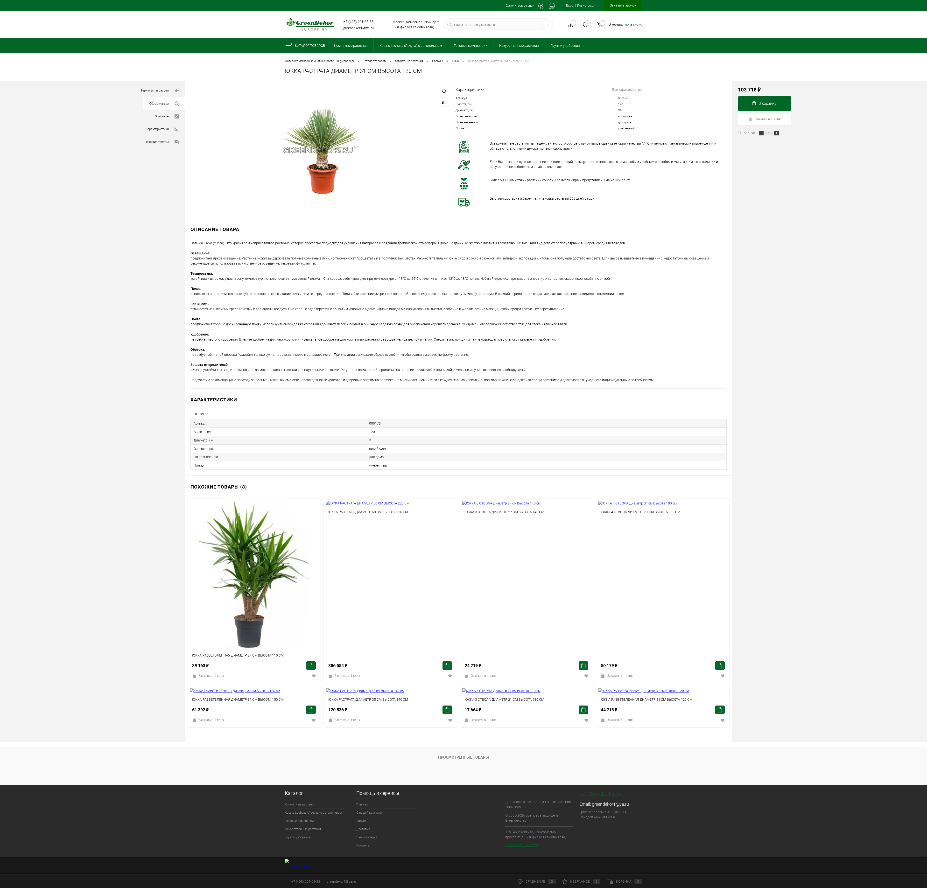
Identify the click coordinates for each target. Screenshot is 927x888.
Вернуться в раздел (154, 90)
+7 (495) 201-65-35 (358, 22)
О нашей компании (369, 812)
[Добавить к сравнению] (444, 102)
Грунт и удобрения (298, 837)
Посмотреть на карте (521, 845)
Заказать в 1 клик (211, 676)
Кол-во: (750, 133)
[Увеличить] (320, 150)
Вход (570, 5)
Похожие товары (157, 142)
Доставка (363, 829)
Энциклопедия (366, 837)
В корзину (767, 103)
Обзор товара (159, 103)
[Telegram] (541, 6)
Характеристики (157, 129)
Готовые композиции (300, 821)
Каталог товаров (310, 46)
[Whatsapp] (552, 6)
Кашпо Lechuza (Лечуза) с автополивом (313, 812)
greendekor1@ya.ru (358, 28)
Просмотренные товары (463, 757)
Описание (162, 116)
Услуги (361, 821)
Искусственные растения (303, 829)
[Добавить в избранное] (444, 91)
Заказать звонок (623, 5)
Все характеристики (628, 89)
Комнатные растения (300, 804)
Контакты (363, 845)
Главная (362, 804)
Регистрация (587, 5)
